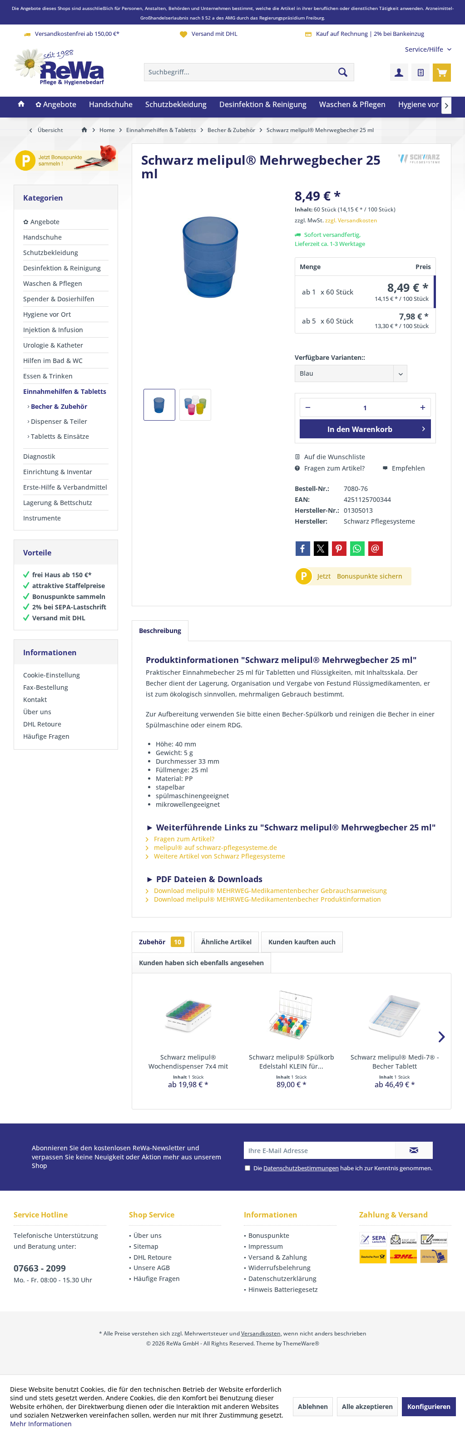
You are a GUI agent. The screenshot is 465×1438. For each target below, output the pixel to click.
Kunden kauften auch (302, 941)
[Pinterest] (339, 548)
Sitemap (146, 1246)
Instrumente (42, 518)
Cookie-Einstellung (51, 675)
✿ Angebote (41, 221)
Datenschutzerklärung (282, 1278)
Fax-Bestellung (45, 687)
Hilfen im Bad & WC (53, 360)
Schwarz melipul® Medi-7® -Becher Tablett (395, 1061)
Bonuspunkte (268, 1235)
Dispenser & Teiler (58, 421)
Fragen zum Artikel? (333, 468)
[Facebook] (303, 548)
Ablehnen (313, 1406)
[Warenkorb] (441, 72)
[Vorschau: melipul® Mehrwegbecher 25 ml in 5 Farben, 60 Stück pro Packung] (195, 405)
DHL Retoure (42, 724)
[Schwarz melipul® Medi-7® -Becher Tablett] (395, 1016)
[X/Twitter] (321, 548)
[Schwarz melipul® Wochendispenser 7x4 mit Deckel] (188, 1016)
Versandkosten (261, 1333)
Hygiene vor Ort (47, 314)
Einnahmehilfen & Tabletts (64, 391)
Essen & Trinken (48, 376)
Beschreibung (160, 630)
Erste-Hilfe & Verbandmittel (65, 487)
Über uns (37, 711)
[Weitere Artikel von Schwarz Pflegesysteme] (419, 159)
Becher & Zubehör (58, 406)
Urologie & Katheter (53, 345)
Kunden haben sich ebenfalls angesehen (201, 962)
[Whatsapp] (357, 548)
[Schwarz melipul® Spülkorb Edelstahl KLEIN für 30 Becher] (291, 1016)
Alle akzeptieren (367, 1406)
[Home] (21, 105)
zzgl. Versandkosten (351, 220)
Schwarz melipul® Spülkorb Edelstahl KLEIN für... (291, 1061)
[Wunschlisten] (420, 72)
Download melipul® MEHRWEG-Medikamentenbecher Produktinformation (266, 899)
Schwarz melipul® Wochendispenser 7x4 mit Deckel (188, 1062)
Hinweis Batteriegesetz (283, 1289)
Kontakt (35, 699)
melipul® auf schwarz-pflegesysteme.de (214, 847)
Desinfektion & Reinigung (62, 268)
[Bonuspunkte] (66, 159)
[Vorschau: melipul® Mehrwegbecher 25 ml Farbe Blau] (159, 405)
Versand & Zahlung (277, 1257)
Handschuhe (42, 237)
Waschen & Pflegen (52, 283)
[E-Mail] (375, 548)
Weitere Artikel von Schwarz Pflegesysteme (218, 856)
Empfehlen (407, 468)
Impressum (265, 1246)
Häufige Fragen (46, 736)
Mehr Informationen (41, 1423)
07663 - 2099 (40, 1268)
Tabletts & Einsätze (59, 436)
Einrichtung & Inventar (57, 471)
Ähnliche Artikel (226, 941)
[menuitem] (424, 49)
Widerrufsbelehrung (279, 1267)
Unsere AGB (152, 1267)
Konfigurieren (428, 1406)
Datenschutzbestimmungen (301, 1168)
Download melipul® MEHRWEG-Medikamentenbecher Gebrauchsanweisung (269, 890)
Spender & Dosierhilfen (58, 298)
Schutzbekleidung (50, 252)
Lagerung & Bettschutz (57, 502)
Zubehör (160, 941)
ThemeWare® (301, 1343)
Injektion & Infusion (53, 329)
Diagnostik (39, 456)
